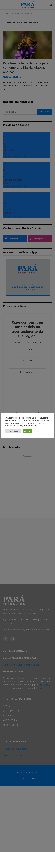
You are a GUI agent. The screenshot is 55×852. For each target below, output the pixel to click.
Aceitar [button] (27, 431)
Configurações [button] (13, 431)
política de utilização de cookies (21, 425)
